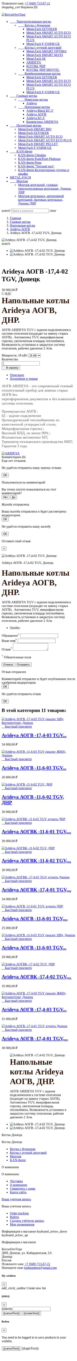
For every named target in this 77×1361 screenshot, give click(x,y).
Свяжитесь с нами (22, 1188)
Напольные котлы (34, 107)
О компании (18, 1185)
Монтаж (19, 181)
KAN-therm (21, 151)
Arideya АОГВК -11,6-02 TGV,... (36, 860)
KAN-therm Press (29, 162)
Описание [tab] (17, 375)
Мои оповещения (22, 1224)
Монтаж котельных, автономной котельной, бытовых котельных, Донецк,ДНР (41, 199)
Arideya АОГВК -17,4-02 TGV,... (36, 976)
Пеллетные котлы (25, 125)
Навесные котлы (33, 99)
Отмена (8, 664)
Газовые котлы (23, 96)
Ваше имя (9, 640)
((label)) (7, 1308)
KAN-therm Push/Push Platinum (39, 159)
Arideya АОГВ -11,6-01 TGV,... (35, 918)
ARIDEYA (33, 62)
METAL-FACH (20, 177)
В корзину (10, 367)
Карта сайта (18, 1192)
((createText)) (31, 1313)
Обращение (10, 635)
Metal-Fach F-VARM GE (43, 44)
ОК (5, 475)
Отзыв (7, 649)
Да (13, 497)
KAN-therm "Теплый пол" (36, 166)
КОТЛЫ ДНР (35, 66)
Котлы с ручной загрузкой (39, 47)
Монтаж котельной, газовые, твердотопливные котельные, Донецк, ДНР (45, 188)
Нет (5, 497)
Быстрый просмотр (17, 726)
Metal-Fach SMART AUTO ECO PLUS (45, 140)
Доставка (16, 1181)
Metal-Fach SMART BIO (35, 129)
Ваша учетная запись (16, 1199)
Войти (14, 1217)
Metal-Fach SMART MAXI (44, 55)
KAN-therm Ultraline (32, 155)
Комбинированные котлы (39, 73)
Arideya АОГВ (36, 114)
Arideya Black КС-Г (39, 110)
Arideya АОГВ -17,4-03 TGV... (34, 735)
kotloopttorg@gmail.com (40, 1267)
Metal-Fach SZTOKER (41, 29)
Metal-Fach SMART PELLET (38, 144)
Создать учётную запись (27, 1220)
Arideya (31, 103)
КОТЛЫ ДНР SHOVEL (43, 70)
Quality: (15, 627)
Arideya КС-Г (35, 118)
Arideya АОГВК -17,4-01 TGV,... (36, 889)
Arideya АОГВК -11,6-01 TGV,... (36, 831)
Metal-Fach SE (36, 58)
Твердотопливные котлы (30, 21)
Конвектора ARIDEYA (42, 122)
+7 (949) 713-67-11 (37, 3)
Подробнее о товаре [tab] (24, 378)
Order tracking (19, 1213)
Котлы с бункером (34, 25)
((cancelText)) (11, 1313)
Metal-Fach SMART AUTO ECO (48, 32)
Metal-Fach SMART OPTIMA (46, 51)
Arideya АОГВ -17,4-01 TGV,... (35, 1038)
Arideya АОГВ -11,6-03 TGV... (34, 767)
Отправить (23, 664)
